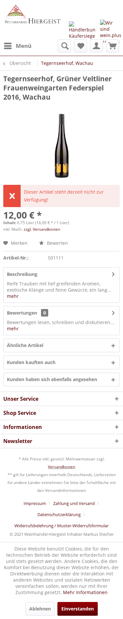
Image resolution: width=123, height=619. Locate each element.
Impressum (35, 503)
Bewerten (57, 243)
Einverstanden (77, 609)
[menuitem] (17, 45)
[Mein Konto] (96, 45)
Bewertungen (22, 313)
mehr (13, 296)
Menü (23, 45)
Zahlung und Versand (74, 503)
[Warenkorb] (112, 45)
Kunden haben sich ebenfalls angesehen (52, 379)
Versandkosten (61, 467)
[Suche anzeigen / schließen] (64, 45)
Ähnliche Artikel (25, 345)
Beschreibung (22, 274)
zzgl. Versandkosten (42, 229)
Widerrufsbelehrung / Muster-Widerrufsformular (61, 526)
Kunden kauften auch (31, 362)
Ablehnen (40, 609)
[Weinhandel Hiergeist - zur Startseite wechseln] (32, 19)
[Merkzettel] (80, 45)
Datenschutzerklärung (59, 514)
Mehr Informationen (85, 592)
